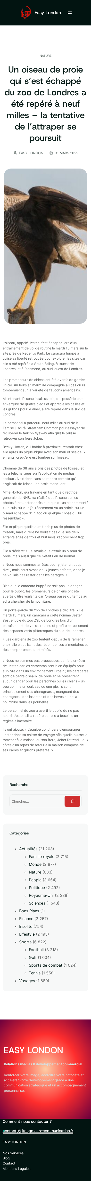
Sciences (37, 903)
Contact (9, 1163)
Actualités (28, 848)
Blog (6, 1158)
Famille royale (41, 856)
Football (36, 949)
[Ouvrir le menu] (70, 13)
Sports (25, 941)
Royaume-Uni (41, 895)
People (35, 879)
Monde (35, 864)
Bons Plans (29, 910)
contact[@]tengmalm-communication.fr (38, 1130)
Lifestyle (27, 934)
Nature (45, 55)
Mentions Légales (16, 1168)
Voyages (27, 980)
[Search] (73, 801)
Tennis (35, 973)
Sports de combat (45, 965)
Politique (37, 887)
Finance (26, 918)
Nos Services (13, 1153)
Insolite (25, 926)
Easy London (48, 12)
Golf (33, 957)
